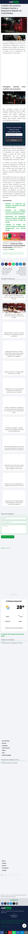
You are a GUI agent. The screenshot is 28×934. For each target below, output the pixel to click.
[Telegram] (20, 264)
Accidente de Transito (8, 253)
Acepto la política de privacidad (14, 137)
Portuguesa (5, 868)
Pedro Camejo (6, 748)
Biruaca (4, 743)
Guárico (4, 863)
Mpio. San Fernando (19, 253)
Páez (3, 752)
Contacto (17, 923)
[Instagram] (8, 903)
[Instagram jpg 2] (14, 240)
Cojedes (4, 870)
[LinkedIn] (16, 264)
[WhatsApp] (13, 264)
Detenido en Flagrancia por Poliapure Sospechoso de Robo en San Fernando (15, 205)
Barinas (4, 865)
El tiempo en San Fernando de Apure (14, 628)
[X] (6, 264)
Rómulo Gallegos (6, 755)
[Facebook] (2, 264)
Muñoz (4, 750)
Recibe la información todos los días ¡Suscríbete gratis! (14, 129)
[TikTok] (14, 903)
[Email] (24, 264)
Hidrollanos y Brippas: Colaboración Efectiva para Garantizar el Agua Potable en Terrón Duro (7, 271)
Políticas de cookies (12, 920)
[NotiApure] (14, 40)
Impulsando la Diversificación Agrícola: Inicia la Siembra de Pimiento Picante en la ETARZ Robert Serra (21, 271)
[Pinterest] (9, 264)
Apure (3, 861)
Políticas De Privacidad (15, 921)
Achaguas (5, 745)
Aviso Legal (3, 920)
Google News (14, 900)
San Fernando (5, 741)
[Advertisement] (14, 69)
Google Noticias (10, 923)
